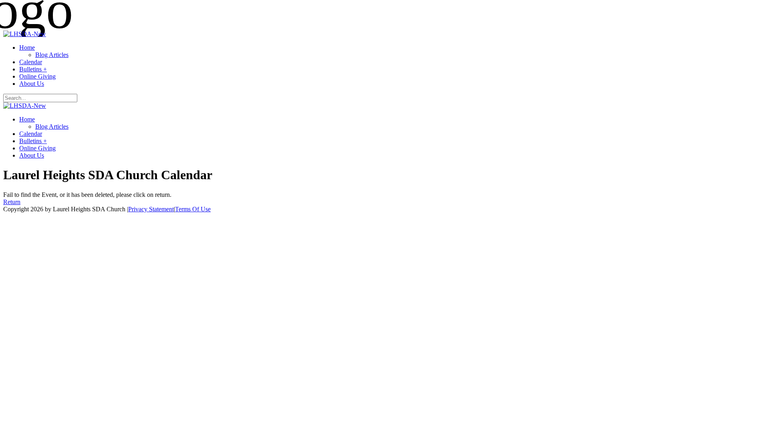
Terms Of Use (193, 209)
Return (11, 201)
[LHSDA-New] (24, 33)
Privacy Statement (151, 209)
